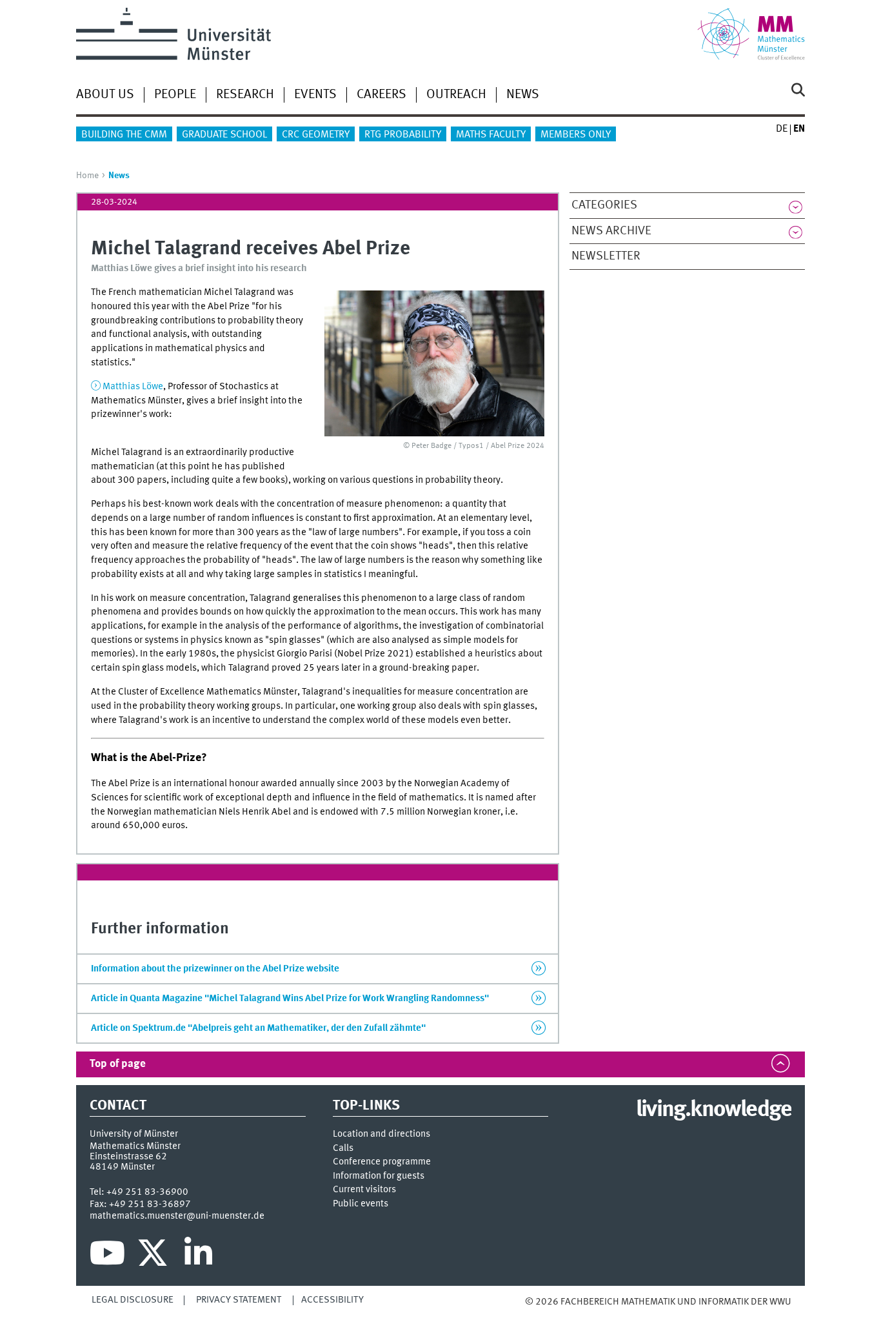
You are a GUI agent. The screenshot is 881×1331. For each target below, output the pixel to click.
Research (245, 94)
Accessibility (332, 1300)
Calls (343, 1148)
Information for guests (378, 1176)
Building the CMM (124, 135)
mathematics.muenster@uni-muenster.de (177, 1216)
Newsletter (605, 256)
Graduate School (224, 135)
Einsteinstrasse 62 (128, 1157)
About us (105, 94)
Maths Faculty (491, 135)
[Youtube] (107, 1256)
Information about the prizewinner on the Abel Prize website (215, 969)
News (522, 94)
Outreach (456, 94)
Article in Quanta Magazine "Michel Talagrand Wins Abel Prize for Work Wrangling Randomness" (290, 998)
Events (315, 94)
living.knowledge (713, 1110)
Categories (604, 205)
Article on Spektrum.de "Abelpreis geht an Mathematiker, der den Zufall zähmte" (258, 1028)
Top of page (118, 1064)
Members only (575, 135)
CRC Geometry (316, 135)
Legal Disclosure (132, 1300)
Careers (381, 94)
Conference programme (382, 1162)
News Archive (611, 231)
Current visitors (364, 1190)
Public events (360, 1204)
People (175, 94)
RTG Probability (402, 135)
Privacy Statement (238, 1300)
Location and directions (381, 1134)
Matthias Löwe (133, 386)
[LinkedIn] (198, 1256)
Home (87, 175)
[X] (154, 1256)
